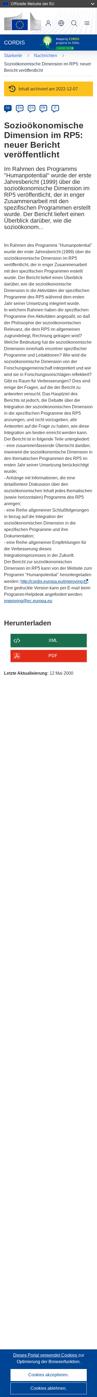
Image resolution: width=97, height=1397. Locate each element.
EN (20, 108)
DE (8, 108)
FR (43, 108)
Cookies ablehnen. (48, 1388)
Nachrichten (45, 55)
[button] (61, 23)
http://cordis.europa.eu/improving (53, 581)
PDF (52, 655)
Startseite (13, 55)
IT (55, 108)
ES (31, 108)
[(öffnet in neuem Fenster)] (22, 21)
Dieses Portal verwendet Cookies (45, 1355)
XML (52, 640)
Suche (74, 23)
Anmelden (48, 23)
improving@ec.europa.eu (28, 601)
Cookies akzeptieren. (48, 1375)
